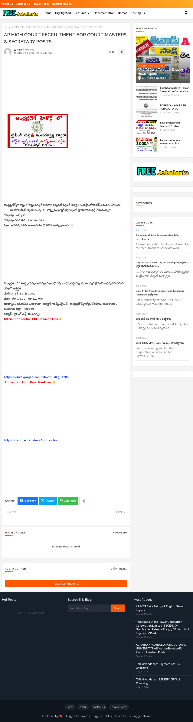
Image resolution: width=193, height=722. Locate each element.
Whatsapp (70, 500)
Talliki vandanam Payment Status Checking (170, 126)
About (83, 707)
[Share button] (83, 501)
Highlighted (63, 13)
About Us (7, 3)
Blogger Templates (76, 716)
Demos (122, 13)
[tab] (47, 13)
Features (80, 13)
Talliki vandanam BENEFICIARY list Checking (170, 143)
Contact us (23, 3)
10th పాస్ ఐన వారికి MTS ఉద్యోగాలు (153, 318)
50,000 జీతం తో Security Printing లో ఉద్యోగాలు (160, 343)
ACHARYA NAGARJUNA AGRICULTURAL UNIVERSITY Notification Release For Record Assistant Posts (161, 648)
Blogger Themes (142, 716)
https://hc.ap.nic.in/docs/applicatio (30, 440)
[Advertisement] (66, 87)
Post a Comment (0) (66, 583)
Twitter (50, 500)
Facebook (30, 500)
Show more (120, 532)
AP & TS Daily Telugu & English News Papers (159, 608)
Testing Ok (138, 13)
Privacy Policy (41, 3)
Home (47, 13)
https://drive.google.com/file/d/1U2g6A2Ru (36, 377)
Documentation (62, 3)
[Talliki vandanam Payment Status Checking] (146, 127)
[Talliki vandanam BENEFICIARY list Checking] (146, 144)
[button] (186, 13)
